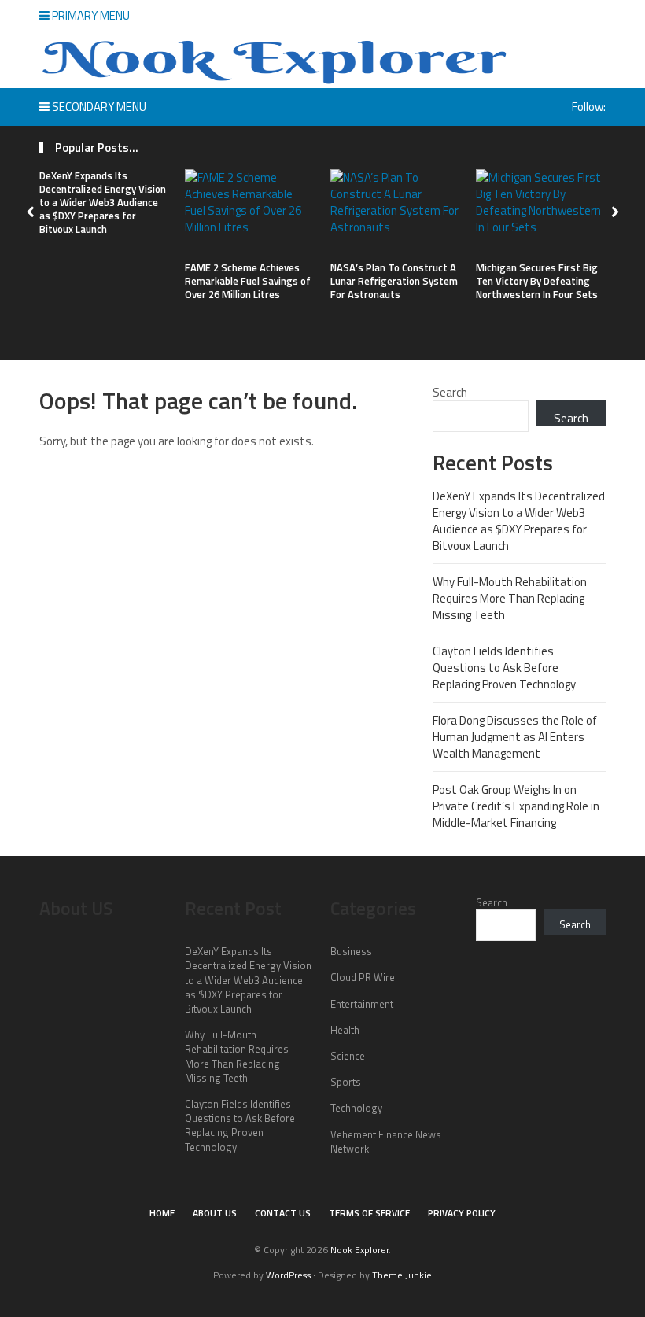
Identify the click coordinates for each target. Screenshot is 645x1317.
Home (162, 1212)
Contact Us (283, 1212)
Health (344, 1030)
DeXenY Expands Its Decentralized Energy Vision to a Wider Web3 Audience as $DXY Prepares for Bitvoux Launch (102, 202)
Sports (345, 1082)
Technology (356, 1108)
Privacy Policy (462, 1212)
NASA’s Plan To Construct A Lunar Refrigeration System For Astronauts (394, 281)
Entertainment (361, 1004)
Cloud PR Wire (362, 977)
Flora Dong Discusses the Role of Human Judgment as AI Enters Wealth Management (515, 736)
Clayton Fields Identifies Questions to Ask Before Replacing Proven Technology (504, 667)
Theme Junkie (402, 1274)
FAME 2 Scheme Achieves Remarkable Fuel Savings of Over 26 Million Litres (248, 281)
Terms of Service (369, 1212)
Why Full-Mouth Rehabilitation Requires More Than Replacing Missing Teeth (510, 598)
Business (351, 951)
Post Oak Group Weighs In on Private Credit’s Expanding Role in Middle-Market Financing (516, 806)
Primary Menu (90, 15)
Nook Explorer (359, 1249)
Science (347, 1056)
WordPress (288, 1274)
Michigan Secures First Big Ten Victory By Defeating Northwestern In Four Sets (537, 281)
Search (450, 392)
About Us (215, 1212)
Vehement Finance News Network (385, 1142)
